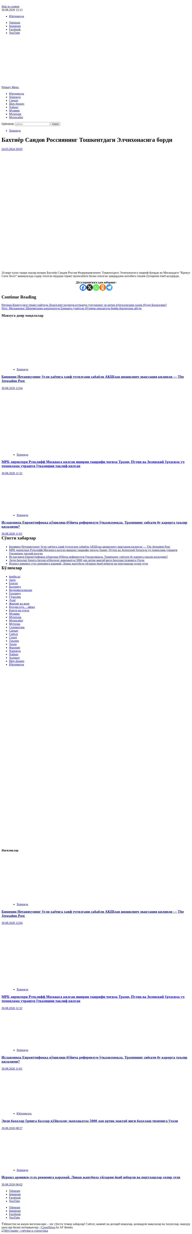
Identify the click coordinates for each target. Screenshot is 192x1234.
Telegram (14, 1190)
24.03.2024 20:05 (12, 149)
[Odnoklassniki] (102, 287)
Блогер (13, 583)
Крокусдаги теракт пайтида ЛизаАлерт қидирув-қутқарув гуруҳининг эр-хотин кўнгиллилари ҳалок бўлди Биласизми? (84, 305)
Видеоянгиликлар (20, 590)
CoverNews (48, 1227)
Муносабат (16, 117)
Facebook (15, 1197)
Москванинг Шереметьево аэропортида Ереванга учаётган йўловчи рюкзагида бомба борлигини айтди (72, 308)
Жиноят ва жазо (19, 603)
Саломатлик (17, 627)
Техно (13, 644)
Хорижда (15, 97)
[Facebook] (83, 287)
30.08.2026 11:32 (12, 473)
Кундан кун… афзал (22, 607)
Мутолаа (14, 623)
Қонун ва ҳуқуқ (19, 610)
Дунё (12, 600)
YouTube (14, 1201)
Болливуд (15, 586)
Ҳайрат (13, 107)
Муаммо (14, 110)
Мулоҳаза (15, 114)
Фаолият (14, 647)
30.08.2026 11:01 (12, 533)
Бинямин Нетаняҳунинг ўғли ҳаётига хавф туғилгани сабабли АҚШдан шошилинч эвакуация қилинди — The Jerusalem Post (89, 546)
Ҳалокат (14, 657)
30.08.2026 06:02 (12, 1184)
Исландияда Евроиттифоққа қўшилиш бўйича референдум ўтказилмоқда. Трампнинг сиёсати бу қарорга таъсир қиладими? (88, 556)
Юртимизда (16, 16)
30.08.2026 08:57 (12, 1128)
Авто (12, 580)
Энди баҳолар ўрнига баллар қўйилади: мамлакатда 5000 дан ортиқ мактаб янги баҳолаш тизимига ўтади (76, 560)
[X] (89, 287)
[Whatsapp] (96, 287)
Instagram (15, 1194)
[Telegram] (109, 287)
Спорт (13, 637)
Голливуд (15, 593)
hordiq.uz (14, 576)
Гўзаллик (15, 596)
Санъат (13, 100)
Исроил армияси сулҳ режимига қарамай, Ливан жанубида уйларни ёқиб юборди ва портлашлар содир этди (78, 563)
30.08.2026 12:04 (12, 388)
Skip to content (10, 6)
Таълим (14, 640)
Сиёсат (13, 634)
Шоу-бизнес (16, 103)
